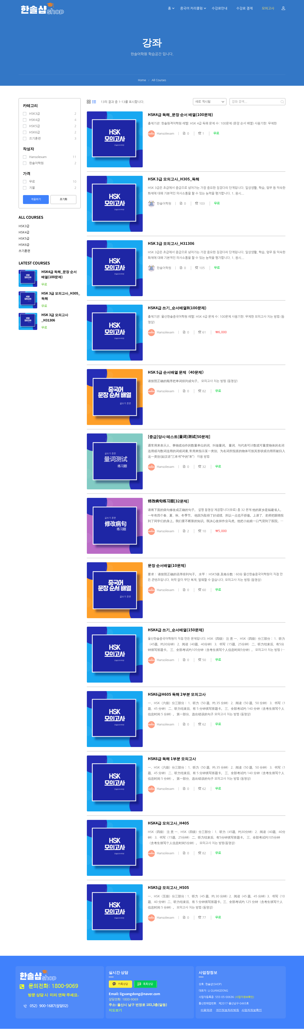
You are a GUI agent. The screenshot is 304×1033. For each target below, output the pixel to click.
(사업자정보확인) (244, 997)
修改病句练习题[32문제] (168, 500)
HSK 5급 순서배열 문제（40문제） (177, 372)
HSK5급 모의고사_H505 (168, 887)
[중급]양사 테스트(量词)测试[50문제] (179, 436)
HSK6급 (34, 132)
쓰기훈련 (35, 138)
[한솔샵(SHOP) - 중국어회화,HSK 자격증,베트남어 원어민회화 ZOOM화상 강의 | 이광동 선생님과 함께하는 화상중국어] (42, 8)
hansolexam (38, 156)
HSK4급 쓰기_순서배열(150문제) (176, 629)
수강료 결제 (244, 8)
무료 (32, 181)
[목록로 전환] (94, 102)
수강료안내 (219, 8)
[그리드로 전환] (89, 102)
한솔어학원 (36, 163)
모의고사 (268, 8)
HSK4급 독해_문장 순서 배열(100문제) (180, 114)
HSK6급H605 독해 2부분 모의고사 (177, 694)
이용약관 (206, 1010)
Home (142, 80)
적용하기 (36, 199)
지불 (32, 187)
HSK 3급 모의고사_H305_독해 (173, 178)
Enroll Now (115, 139)
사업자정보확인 (252, 1010)
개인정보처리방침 (227, 1010)
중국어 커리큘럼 (191, 8)
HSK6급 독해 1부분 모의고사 (172, 758)
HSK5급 (34, 126)
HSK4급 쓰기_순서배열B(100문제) (177, 307)
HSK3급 (34, 113)
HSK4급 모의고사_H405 (168, 822)
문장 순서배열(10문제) (167, 565)
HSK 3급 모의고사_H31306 (171, 243)
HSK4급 (34, 119)
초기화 (63, 199)
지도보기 (115, 1009)
